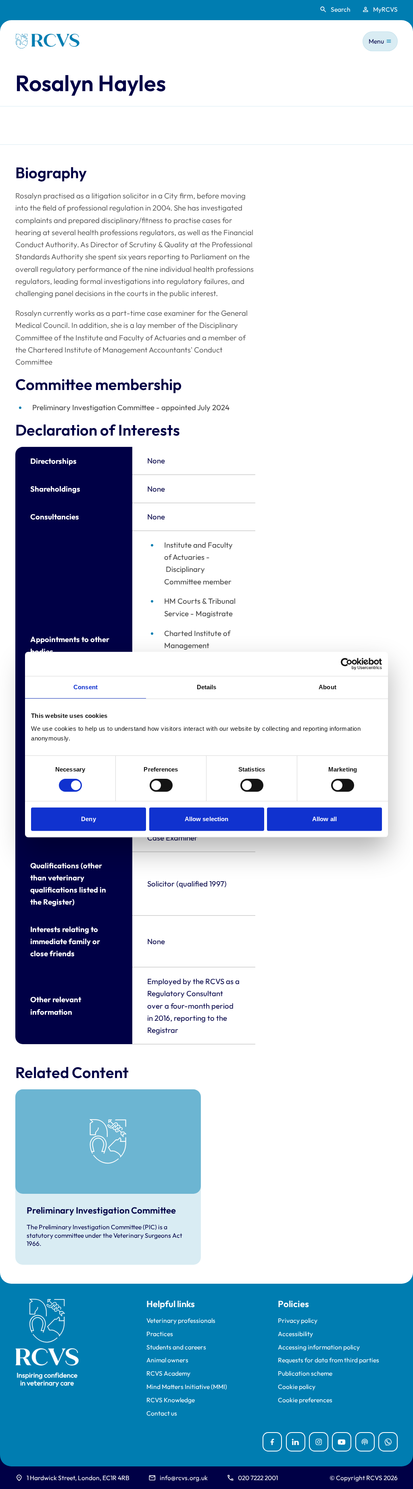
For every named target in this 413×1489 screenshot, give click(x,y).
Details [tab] (207, 687)
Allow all (324, 818)
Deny (88, 818)
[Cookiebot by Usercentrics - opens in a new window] (346, 664)
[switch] (161, 785)
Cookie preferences (305, 1400)
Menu (376, 41)
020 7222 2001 (258, 1478)
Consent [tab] (85, 687)
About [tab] (327, 687)
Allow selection (207, 818)
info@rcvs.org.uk (184, 1478)
